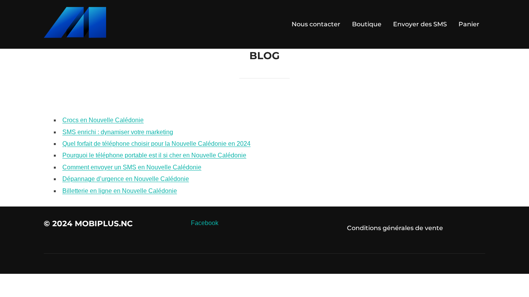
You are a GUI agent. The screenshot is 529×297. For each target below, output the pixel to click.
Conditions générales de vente (395, 228)
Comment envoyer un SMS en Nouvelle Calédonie (131, 167)
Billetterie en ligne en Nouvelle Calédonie (119, 191)
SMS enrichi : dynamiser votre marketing (117, 132)
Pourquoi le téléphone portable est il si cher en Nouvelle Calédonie (154, 155)
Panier (469, 24)
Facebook (204, 223)
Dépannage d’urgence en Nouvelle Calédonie (125, 179)
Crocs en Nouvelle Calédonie (103, 120)
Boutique (366, 24)
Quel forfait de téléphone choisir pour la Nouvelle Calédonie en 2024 (156, 143)
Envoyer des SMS (420, 24)
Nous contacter (316, 24)
